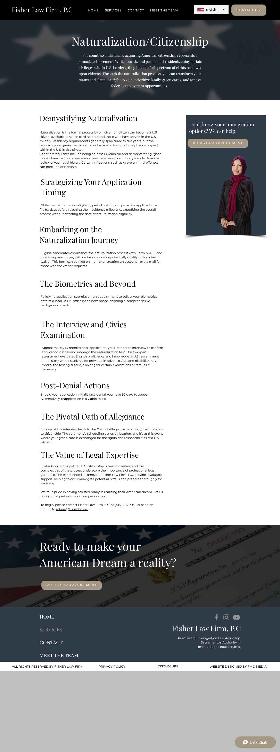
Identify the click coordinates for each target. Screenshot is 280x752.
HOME (47, 616)
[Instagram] (226, 617)
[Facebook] (216, 617)
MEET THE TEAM (59, 655)
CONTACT (51, 642)
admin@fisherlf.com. (72, 509)
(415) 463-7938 (126, 505)
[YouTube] (236, 617)
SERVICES (51, 629)
